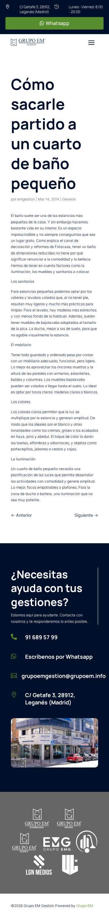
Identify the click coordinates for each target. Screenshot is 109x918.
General (69, 199)
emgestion (26, 199)
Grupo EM (84, 905)
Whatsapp (57, 23)
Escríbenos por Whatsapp (59, 656)
